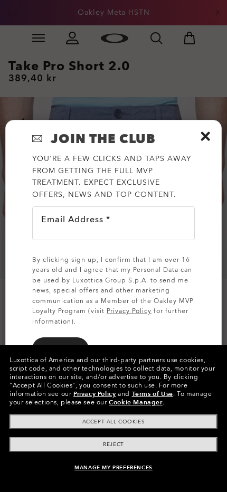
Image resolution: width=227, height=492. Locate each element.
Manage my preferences (113, 467)
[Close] (205, 136)
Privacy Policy (94, 394)
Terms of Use (152, 394)
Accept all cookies (113, 421)
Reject (113, 444)
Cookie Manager (135, 402)
